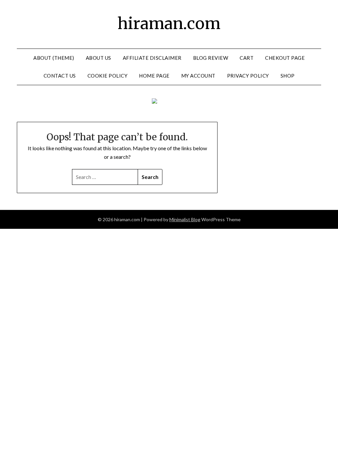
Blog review (210, 58)
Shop (288, 76)
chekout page (285, 58)
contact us (60, 76)
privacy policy (248, 76)
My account (198, 76)
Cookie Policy (107, 76)
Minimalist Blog (184, 219)
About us (98, 58)
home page (154, 76)
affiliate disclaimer (152, 58)
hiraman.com (169, 23)
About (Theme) (53, 58)
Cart (247, 58)
